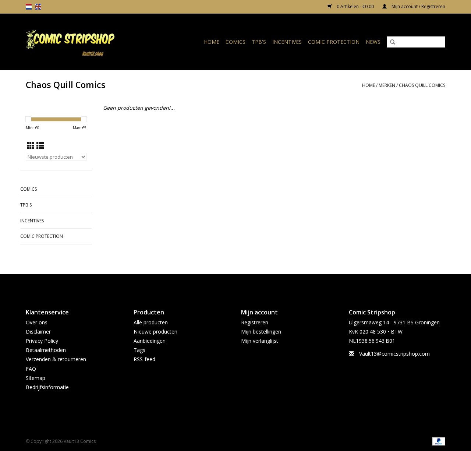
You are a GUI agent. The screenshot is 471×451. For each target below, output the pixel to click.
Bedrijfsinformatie (47, 387)
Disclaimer (38, 331)
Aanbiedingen (150, 340)
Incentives (287, 41)
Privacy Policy (42, 340)
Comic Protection (334, 41)
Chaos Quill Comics (422, 85)
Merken (387, 85)
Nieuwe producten (155, 331)
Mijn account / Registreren (417, 6)
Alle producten (151, 322)
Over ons (36, 322)
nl (29, 7)
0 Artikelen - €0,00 (355, 6)
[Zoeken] (392, 42)
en (38, 7)
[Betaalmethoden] (437, 441)
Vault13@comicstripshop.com (394, 353)
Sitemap (35, 377)
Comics (235, 41)
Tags (139, 349)
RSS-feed (144, 359)
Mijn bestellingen (261, 331)
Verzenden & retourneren (56, 359)
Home (211, 41)
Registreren (254, 322)
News (373, 41)
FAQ (31, 368)
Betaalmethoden (46, 349)
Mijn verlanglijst (259, 340)
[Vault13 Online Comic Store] (82, 42)
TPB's (259, 41)
